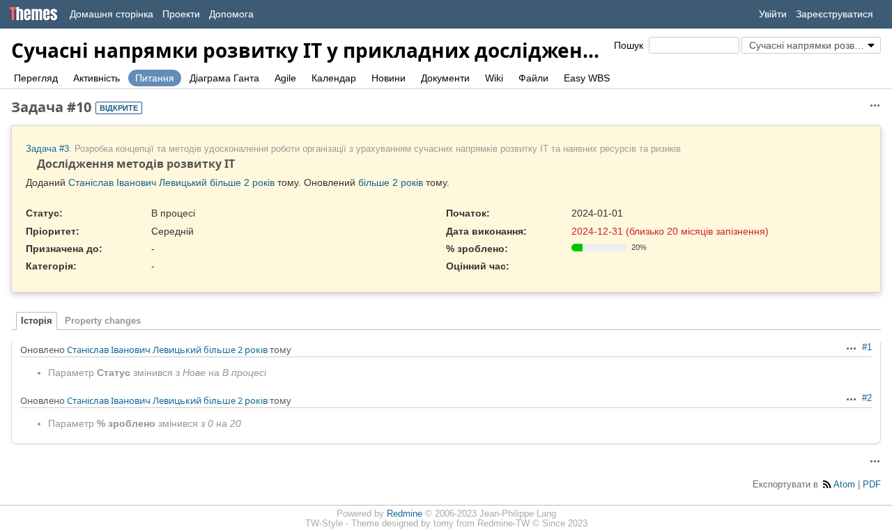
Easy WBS (587, 78)
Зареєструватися (834, 13)
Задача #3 (47, 149)
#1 (867, 347)
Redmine (404, 514)
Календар (334, 78)
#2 (867, 398)
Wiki (494, 78)
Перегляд (36, 78)
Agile (285, 78)
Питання (154, 78)
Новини (388, 78)
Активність (96, 78)
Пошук (628, 45)
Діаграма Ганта (224, 78)
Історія (36, 321)
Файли (533, 78)
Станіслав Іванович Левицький (137, 182)
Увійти (773, 13)
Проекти (181, 13)
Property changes (103, 321)
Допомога (231, 13)
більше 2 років (242, 182)
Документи (445, 78)
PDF (872, 485)
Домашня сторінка (111, 13)
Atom (844, 485)
